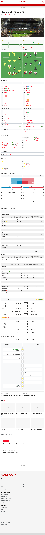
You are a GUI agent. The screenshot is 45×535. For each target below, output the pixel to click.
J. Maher (5, 92)
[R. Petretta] (35, 74)
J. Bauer (5, 113)
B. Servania (28, 96)
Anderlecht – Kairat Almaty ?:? (22, 413)
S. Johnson (31, 86)
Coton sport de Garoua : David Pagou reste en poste (11, 454)
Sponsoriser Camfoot (5, 529)
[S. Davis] (14, 61)
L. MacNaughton (32, 113)
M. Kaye (31, 100)
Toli (3, 5)
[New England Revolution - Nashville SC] (22, 311)
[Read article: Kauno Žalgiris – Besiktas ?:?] (37, 423)
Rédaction (3, 513)
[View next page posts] (23, 460)
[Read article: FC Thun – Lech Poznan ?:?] (37, 407)
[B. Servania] (30, 55)
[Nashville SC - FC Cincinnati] (22, 308)
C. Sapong (6, 103)
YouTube (26, 486)
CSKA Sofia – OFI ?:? (5, 429)
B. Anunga (6, 116)
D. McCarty (6, 120)
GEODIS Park (19, 22)
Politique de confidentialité (6, 498)
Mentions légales (4, 494)
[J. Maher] (9, 61)
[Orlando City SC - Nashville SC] (22, 306)
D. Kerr (27, 103)
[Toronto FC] (33, 28)
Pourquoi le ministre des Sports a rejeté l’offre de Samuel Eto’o (13, 456)
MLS (20, 21)
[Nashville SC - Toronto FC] (22, 303)
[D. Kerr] (25, 64)
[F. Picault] (14, 54)
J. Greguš (6, 124)
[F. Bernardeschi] (25, 55)
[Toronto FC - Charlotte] (22, 324)
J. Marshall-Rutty (29, 122)
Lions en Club (16, 5)
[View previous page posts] (21, 460)
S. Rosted (28, 92)
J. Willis (5, 86)
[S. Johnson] (40, 64)
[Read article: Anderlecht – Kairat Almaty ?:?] (23, 407)
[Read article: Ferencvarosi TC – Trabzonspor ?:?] (8, 407)
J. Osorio (31, 105)
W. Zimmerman (10, 90)
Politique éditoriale (4, 496)
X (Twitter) (27, 484)
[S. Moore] (9, 74)
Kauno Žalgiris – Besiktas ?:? (36, 429)
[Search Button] (43, 2)
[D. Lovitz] (9, 54)
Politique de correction (5, 500)
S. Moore (9, 88)
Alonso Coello (29, 120)
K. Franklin (28, 116)
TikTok (4, 489)
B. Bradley (26, 131)
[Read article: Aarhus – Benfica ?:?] (23, 423)
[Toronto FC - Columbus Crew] (22, 332)
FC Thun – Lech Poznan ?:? (36, 413)
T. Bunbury (6, 126)
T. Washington (7, 118)
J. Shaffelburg (10, 96)
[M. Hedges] (35, 61)
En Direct (8, 5)
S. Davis (5, 100)
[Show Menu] (2, 2)
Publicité (3, 509)
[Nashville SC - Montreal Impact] (22, 314)
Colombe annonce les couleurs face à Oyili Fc (10, 450)
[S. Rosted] (35, 68)
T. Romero (28, 111)
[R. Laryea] (35, 54)
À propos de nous (4, 507)
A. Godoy (6, 98)
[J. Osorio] (25, 73)
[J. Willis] (4, 64)
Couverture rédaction (5, 517)
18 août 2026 (4, 416)
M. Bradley (28, 98)
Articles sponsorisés (5, 527)
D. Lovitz (6, 94)
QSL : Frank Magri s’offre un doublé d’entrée (10, 445)
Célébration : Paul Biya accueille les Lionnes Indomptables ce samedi (14, 448)
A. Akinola (31, 126)
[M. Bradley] (30, 64)
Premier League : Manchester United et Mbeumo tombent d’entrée (13, 443)
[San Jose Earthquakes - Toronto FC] (22, 326)
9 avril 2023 (16, 14)
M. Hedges (28, 90)
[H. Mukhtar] (19, 58)
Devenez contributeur (5, 526)
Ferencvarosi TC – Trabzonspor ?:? (7, 414)
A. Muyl (5, 122)
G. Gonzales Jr (8, 154)
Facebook (5, 484)
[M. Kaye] (30, 73)
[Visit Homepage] (22, 2)
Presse (2, 515)
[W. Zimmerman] (9, 67)
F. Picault (6, 102)
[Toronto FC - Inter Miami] (22, 329)
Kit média (3, 511)
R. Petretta (31, 94)
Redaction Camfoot (8, 14)
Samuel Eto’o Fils (25, 5)
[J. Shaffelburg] (14, 74)
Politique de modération (5, 502)
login (5, 434)
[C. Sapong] (19, 71)
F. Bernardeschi (32, 102)
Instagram (5, 486)
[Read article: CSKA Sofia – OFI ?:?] (8, 423)
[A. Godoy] (14, 68)
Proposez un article (5, 524)
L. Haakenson (7, 114)
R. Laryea (31, 88)
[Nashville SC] (12, 28)
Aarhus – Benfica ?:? (20, 429)
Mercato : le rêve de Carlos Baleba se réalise (10, 452)
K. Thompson (28, 118)
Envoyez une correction (5, 522)
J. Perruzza (28, 124)
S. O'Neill (28, 114)
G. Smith (3, 131)
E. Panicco (6, 111)
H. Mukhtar (6, 105)
